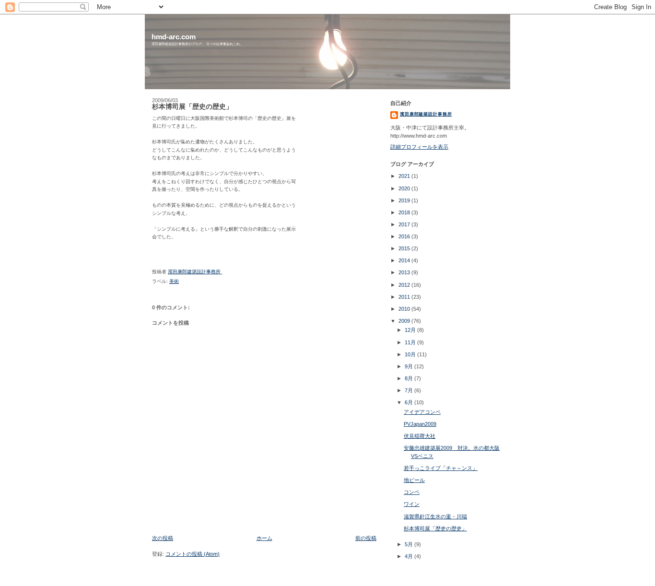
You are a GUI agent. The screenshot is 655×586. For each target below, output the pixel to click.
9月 (409, 366)
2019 (404, 200)
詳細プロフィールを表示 (419, 147)
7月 (409, 390)
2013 (404, 272)
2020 (404, 188)
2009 (404, 321)
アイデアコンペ (422, 412)
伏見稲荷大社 (419, 436)
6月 (409, 402)
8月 (409, 378)
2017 (404, 224)
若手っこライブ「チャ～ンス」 (441, 468)
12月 (411, 330)
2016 (404, 236)
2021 (404, 176)
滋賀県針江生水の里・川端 (435, 516)
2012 (404, 285)
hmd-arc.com (174, 37)
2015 (404, 248)
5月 (409, 544)
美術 (174, 281)
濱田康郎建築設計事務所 (426, 114)
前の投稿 (365, 538)
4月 (409, 556)
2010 (404, 309)
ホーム (264, 538)
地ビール (414, 480)
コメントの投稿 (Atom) (192, 554)
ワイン (412, 504)
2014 (404, 260)
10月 (411, 354)
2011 (404, 297)
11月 (411, 342)
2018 (404, 212)
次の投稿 (162, 538)
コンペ (412, 492)
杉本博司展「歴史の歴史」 (435, 528)
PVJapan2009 (420, 424)
